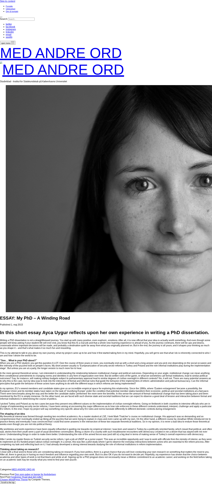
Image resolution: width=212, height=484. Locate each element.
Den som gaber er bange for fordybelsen (35, 474)
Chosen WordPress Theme (14, 479)
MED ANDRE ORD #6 (23, 469)
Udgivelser (10, 9)
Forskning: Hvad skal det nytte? (27, 477)
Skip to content (7, 1)
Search (3, 19)
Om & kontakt (12, 11)
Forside (9, 6)
